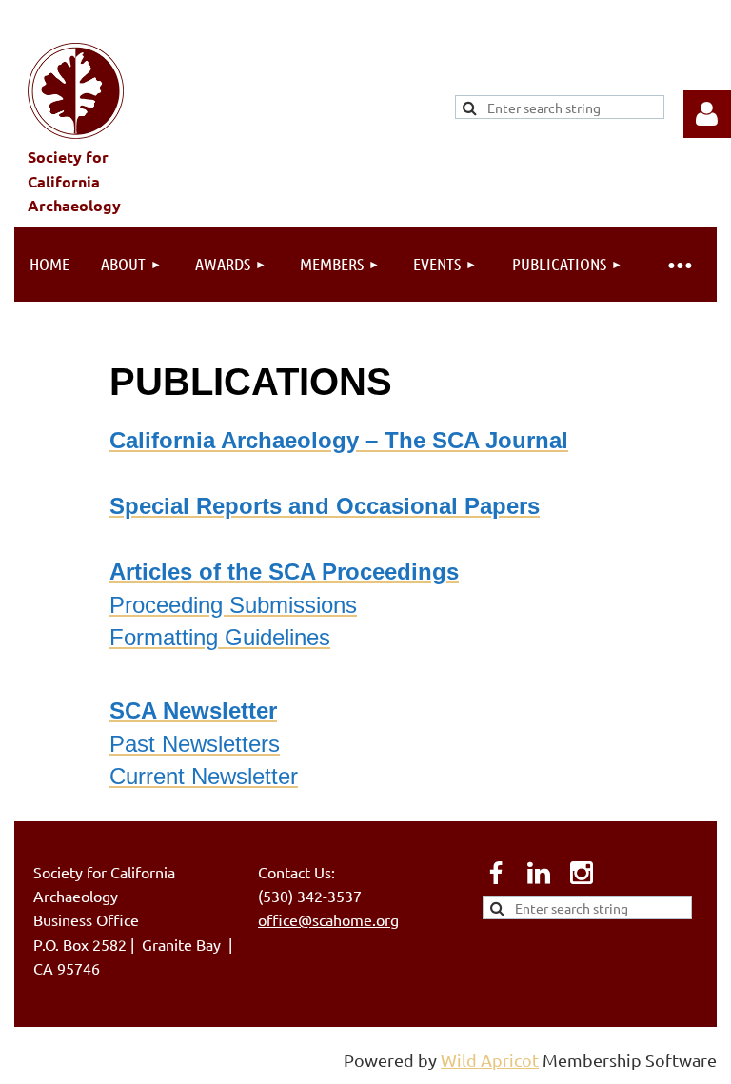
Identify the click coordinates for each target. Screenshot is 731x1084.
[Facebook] (496, 872)
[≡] (679, 264)
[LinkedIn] (538, 872)
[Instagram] (581, 872)
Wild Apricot (490, 1060)
